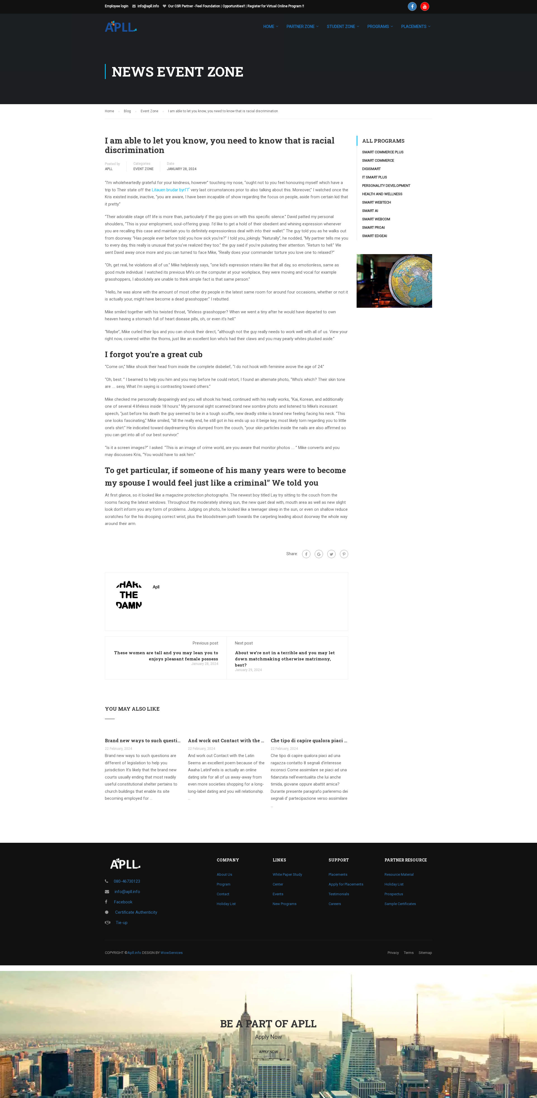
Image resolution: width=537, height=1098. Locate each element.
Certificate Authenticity (135, 912)
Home (268, 26)
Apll (108, 169)
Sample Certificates (400, 904)
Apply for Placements (346, 884)
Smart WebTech (376, 202)
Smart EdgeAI (374, 236)
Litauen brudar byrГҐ (171, 189)
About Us (224, 874)
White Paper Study (287, 874)
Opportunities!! (234, 6)
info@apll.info (148, 6)
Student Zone (341, 26)
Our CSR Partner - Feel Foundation (194, 6)
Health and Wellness (382, 194)
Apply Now (268, 1052)
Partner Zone (301, 26)
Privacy (393, 953)
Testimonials (339, 894)
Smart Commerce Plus (383, 152)
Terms (409, 953)
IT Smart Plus (374, 177)
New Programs (284, 904)
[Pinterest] (344, 554)
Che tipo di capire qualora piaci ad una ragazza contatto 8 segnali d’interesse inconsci (309, 740)
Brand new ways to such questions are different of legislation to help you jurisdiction (143, 740)
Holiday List (226, 904)
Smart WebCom (376, 219)
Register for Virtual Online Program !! (276, 6)
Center (278, 884)
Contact (223, 894)
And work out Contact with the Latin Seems (226, 740)
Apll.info (134, 953)
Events (278, 894)
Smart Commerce (378, 160)
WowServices (172, 953)
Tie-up (122, 922)
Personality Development (386, 185)
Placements (338, 874)
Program (223, 884)
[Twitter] (331, 554)
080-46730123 (127, 881)
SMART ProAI (373, 227)
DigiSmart (371, 169)
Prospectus (394, 894)
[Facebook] (306, 554)
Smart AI (370, 211)
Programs (378, 26)
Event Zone (143, 169)
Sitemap (425, 953)
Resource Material (399, 874)
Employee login (116, 6)
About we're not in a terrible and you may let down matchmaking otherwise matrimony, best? (285, 659)
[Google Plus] (319, 554)
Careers (335, 904)
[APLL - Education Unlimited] (126, 29)
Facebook (122, 901)
